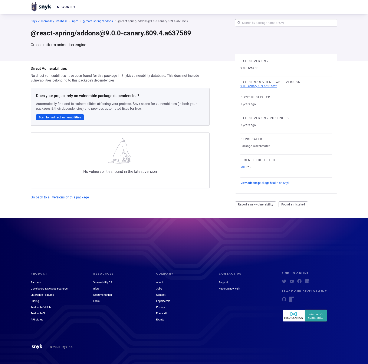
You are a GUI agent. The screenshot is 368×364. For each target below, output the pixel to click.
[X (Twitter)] (284, 283)
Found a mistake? (293, 204)
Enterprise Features (42, 294)
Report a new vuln (229, 288)
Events (160, 319)
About (159, 282)
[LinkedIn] (307, 283)
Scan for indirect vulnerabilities (60, 117)
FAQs (96, 301)
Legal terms (163, 301)
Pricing (35, 301)
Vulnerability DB (102, 282)
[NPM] (291, 300)
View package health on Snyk (264, 183)
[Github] (284, 300)
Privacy (160, 307)
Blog (96, 288)
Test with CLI (38, 313)
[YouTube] (291, 283)
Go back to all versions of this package (60, 197)
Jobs (159, 288)
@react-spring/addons (98, 21)
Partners (36, 282)
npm (75, 21)
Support (223, 282)
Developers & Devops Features (49, 288)
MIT (243, 167)
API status (37, 319)
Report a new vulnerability (255, 204)
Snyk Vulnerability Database (49, 21)
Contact (160, 294)
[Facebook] (299, 283)
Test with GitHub (41, 307)
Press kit (161, 313)
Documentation (102, 294)
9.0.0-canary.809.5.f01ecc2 (258, 86)
